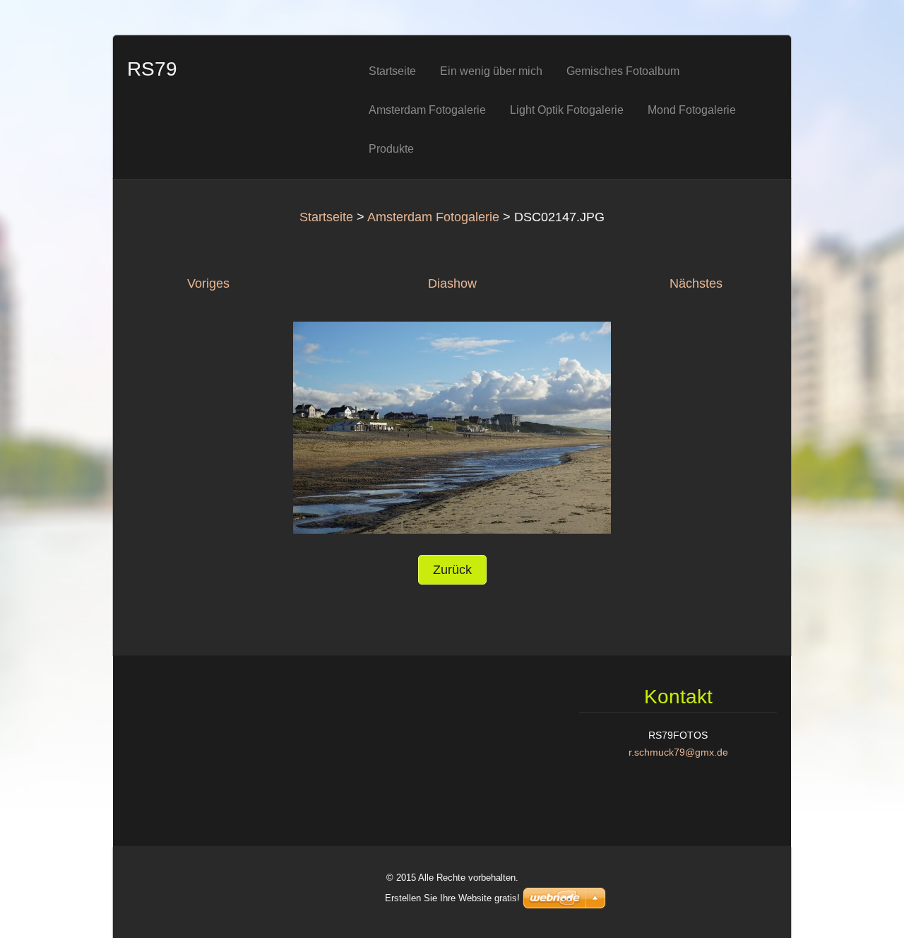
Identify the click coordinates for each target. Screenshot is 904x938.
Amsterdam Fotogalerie (433, 217)
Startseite (326, 217)
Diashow (452, 283)
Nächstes (696, 283)
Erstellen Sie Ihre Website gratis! (452, 898)
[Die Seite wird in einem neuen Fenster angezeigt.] (452, 427)
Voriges (208, 283)
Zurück (452, 570)
